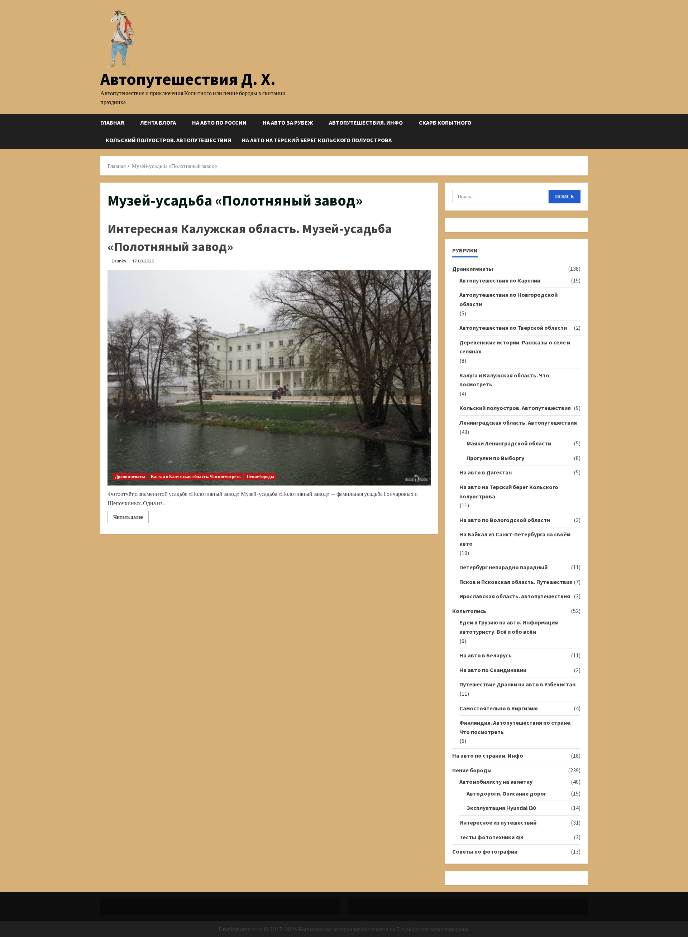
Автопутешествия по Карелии (499, 280)
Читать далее (131, 518)
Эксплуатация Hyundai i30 (501, 807)
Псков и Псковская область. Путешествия (516, 581)
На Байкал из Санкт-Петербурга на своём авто (514, 539)
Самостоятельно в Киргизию (498, 708)
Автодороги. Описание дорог (506, 793)
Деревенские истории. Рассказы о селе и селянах (514, 347)
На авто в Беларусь (485, 655)
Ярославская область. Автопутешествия (514, 596)
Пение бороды (260, 476)
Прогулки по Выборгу (495, 458)
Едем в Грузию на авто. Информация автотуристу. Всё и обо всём (508, 627)
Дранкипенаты (130, 476)
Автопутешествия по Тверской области (513, 327)
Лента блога (158, 122)
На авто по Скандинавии (492, 669)
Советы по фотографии (484, 851)
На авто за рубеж (288, 122)
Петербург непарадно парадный (503, 567)
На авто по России (219, 122)
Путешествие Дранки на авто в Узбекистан (517, 684)
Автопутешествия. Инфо (366, 122)
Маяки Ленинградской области (509, 443)
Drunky (118, 261)
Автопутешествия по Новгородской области (508, 299)
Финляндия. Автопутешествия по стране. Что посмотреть (515, 727)
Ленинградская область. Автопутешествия (518, 422)
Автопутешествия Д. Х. (188, 79)
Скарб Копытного (445, 122)
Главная (112, 122)
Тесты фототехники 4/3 (491, 837)
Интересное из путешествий (497, 822)
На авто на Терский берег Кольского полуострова (317, 140)
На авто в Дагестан (485, 472)
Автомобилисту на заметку (495, 781)
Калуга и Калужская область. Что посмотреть (195, 476)
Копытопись (469, 610)
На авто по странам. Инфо (487, 755)
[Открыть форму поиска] (585, 131)
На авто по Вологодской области (504, 519)
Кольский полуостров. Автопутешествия (168, 140)
